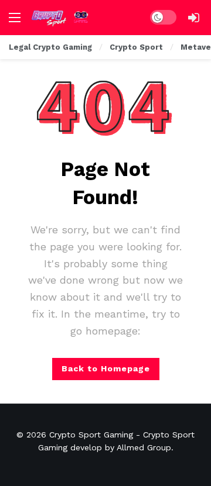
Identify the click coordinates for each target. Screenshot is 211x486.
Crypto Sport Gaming (91, 434)
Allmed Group (144, 447)
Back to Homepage (106, 368)
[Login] (193, 17)
